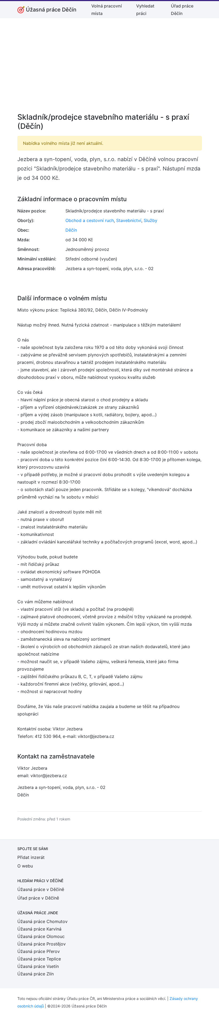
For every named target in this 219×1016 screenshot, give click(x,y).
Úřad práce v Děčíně (38, 898)
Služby (150, 220)
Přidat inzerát (31, 857)
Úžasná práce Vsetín (38, 966)
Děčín (71, 230)
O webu (25, 866)
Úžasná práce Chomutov (42, 921)
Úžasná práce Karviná (39, 929)
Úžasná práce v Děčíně (40, 889)
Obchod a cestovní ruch (89, 220)
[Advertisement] (109, 69)
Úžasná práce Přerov (38, 951)
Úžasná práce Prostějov (41, 944)
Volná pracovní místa (106, 9)
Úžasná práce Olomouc (41, 936)
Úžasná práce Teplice (39, 958)
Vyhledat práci (145, 9)
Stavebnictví (128, 220)
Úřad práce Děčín (182, 9)
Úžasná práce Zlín (35, 973)
